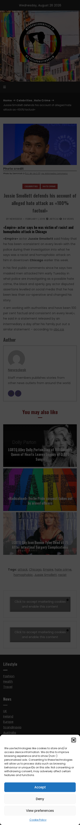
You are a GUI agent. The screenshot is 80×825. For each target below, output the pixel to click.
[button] (73, 740)
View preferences (40, 810)
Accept (40, 787)
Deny (40, 799)
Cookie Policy (38, 820)
